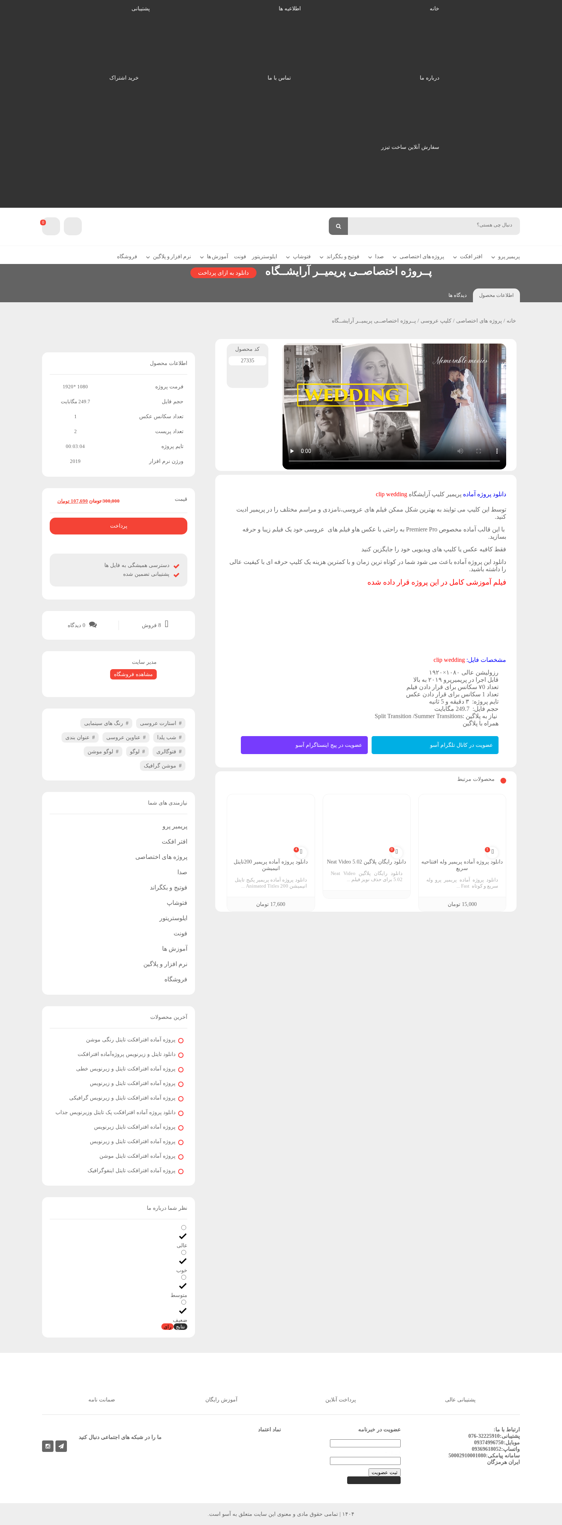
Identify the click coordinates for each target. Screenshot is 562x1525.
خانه (434, 8)
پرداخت (118, 526)
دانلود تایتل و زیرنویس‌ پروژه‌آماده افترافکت (126, 1054)
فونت (240, 256)
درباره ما (429, 78)
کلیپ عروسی (436, 321)
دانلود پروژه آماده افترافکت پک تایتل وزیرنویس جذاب (115, 1112)
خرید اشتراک (124, 78)
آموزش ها (218, 256)
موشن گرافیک (160, 766)
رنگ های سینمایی (103, 723)
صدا (379, 256)
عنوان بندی (77, 737)
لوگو (135, 751)
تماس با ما (279, 78)
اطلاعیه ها (290, 8)
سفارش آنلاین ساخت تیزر (410, 147)
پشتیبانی (141, 8)
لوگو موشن (100, 751)
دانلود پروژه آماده (484, 494)
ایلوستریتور (264, 256)
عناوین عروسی (123, 737)
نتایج (180, 1326)
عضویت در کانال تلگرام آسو (461, 745)
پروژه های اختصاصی (422, 256)
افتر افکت (471, 256)
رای (167, 1326)
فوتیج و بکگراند (342, 256)
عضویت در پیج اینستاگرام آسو (329, 745)
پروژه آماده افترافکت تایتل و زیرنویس (132, 1083)
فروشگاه (127, 256)
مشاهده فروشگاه (133, 674)
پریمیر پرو (509, 256)
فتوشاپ (302, 256)
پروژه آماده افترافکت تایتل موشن (137, 1156)
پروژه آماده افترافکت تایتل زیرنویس (134, 1127)
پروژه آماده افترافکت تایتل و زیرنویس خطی (125, 1069)
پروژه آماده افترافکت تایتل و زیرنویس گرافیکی (122, 1098)
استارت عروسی (158, 723)
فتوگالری (166, 751)
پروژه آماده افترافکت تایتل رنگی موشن (130, 1040)
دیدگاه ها (457, 295)
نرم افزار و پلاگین (172, 256)
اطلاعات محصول (496, 295)
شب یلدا (166, 737)
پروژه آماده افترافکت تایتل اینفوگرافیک (131, 1170)
